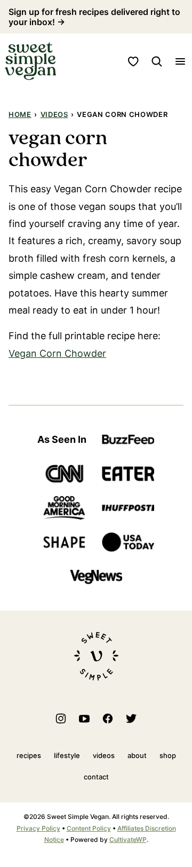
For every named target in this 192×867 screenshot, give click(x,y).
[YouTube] (84, 718)
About (137, 755)
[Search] (157, 61)
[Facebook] (107, 718)
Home (20, 114)
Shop (167, 755)
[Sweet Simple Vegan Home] (30, 61)
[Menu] (180, 61)
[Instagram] (61, 718)
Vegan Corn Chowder (57, 353)
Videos (54, 114)
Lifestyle (67, 755)
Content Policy (89, 828)
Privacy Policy (38, 828)
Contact (96, 776)
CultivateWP (128, 839)
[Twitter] (131, 718)
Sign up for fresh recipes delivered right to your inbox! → (94, 16)
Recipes (29, 755)
